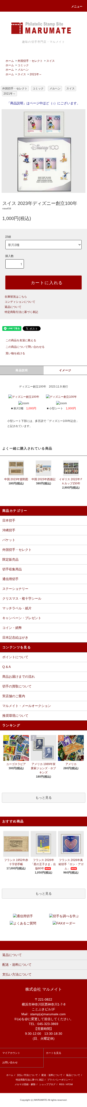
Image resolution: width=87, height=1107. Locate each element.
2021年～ (36, 74)
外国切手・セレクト (30, 60)
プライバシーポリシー (59, 1079)
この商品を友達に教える (21, 340)
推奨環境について (15, 715)
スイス (50, 60)
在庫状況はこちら (16, 296)
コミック (23, 65)
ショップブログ (47, 1084)
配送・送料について (52, 1075)
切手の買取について (17, 686)
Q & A (6, 667)
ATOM (69, 1084)
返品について (13, 307)
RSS (61, 1084)
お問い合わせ (10, 1062)
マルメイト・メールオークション (26, 706)
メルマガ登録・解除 (25, 1084)
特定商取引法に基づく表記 (21, 312)
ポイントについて (15, 657)
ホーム (10, 60)
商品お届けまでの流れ (18, 676)
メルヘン (23, 69)
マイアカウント (11, 1052)
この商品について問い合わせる (25, 346)
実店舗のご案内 (13, 696)
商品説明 (22, 370)
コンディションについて (20, 301)
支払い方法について (27, 1075)
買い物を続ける (15, 353)
